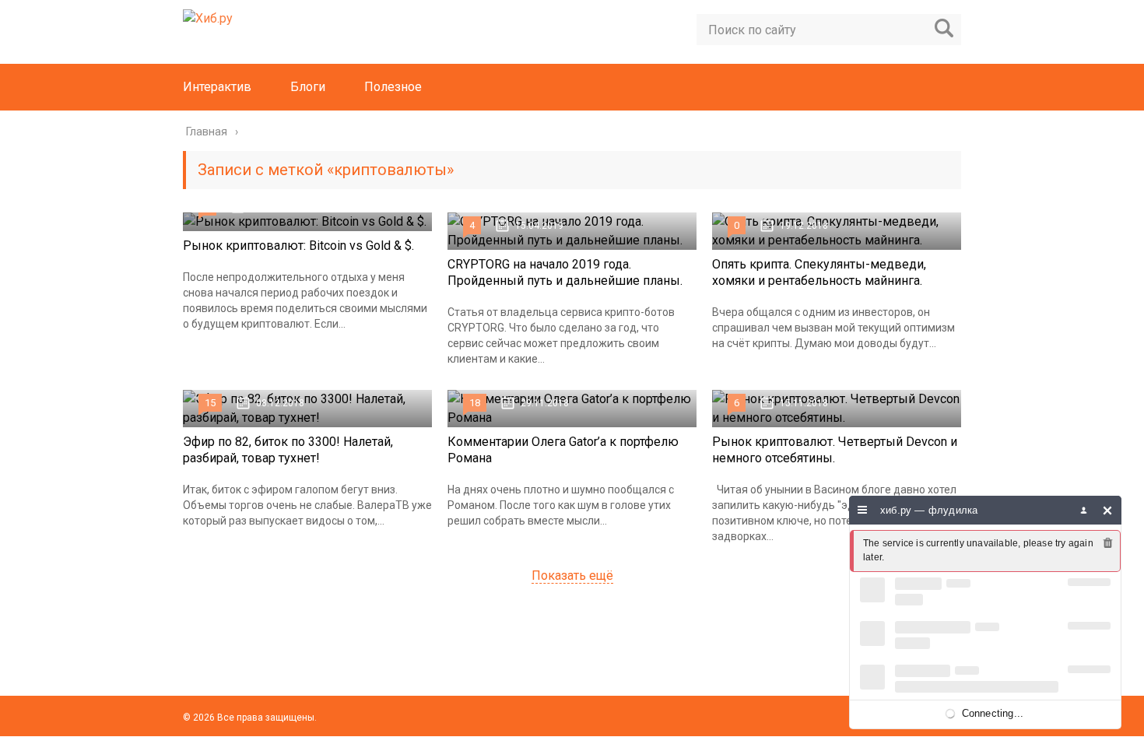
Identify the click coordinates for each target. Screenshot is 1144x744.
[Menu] (862, 510)
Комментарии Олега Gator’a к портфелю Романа (563, 449)
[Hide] (1107, 510)
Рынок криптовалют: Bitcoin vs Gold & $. (298, 245)
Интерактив (217, 86)
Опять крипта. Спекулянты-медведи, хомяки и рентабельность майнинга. (819, 272)
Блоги (307, 86)
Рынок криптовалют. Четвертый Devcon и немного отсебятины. (834, 449)
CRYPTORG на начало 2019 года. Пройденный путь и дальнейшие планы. (565, 272)
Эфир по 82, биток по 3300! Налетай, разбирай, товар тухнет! (288, 449)
